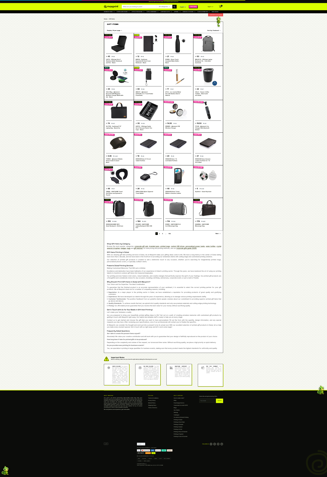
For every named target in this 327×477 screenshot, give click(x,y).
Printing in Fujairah (178, 434)
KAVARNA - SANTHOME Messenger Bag (202, 225)
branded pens (154, 246)
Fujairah (139, 460)
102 (170, 233)
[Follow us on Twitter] (214, 444)
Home (105, 19)
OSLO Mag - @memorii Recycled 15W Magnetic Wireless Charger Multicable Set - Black (114, 94)
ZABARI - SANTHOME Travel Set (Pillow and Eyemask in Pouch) (114, 193)
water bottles (210, 246)
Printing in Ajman (178, 426)
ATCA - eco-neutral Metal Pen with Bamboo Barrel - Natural (173, 93)
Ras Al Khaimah (167, 458)
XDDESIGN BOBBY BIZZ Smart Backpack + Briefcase (114, 225)
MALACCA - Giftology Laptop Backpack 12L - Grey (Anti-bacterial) (203, 61)
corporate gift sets (141, 246)
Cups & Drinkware (151, 11)
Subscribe (219, 400)
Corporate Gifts (165, 11)
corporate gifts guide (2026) (186, 248)
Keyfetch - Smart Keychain (203, 191)
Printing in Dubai (178, 419)
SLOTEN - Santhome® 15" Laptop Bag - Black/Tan (113, 127)
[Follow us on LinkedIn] (221, 444)
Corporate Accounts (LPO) (181, 405)
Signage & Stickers (188, 11)
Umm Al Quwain (147, 460)
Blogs (175, 407)
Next (217, 233)
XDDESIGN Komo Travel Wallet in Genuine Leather (173, 192)
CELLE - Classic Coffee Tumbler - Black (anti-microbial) (202, 93)
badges (123, 248)
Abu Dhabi (144, 458)
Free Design (215, 11)
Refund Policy (151, 403)
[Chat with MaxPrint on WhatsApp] (5, 470)
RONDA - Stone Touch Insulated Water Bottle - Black (172, 61)
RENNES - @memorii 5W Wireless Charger (172, 127)
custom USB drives (178, 246)
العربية (106, 443)
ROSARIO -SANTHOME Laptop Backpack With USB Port (144, 226)
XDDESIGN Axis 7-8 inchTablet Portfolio (171, 159)
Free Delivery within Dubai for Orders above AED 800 (163, 1)
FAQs (175, 400)
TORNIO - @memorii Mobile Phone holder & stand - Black (114, 160)
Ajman (155, 458)
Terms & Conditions (153, 398)
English (139, 444)
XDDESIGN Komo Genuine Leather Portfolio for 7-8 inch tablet (202, 160)
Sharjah (150, 458)
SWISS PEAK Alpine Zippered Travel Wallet (144, 192)
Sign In (210, 6)
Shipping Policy (152, 405)
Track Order (193, 6)
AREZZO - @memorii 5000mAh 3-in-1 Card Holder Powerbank (144, 93)
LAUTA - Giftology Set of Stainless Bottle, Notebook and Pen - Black (114, 61)
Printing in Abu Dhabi (179, 422)
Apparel (176, 11)
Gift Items (112, 19)
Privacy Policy (151, 400)
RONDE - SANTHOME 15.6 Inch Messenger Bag (173, 225)
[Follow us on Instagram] (218, 444)
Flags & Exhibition (202, 11)
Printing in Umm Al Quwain (180, 436)
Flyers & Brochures (122, 11)
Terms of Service (152, 407)
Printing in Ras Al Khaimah (180, 431)
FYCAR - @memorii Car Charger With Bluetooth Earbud (202, 128)
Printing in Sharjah (178, 424)
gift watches (138, 248)
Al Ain (160, 458)
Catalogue (176, 415)
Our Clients (177, 410)
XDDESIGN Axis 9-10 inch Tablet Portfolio (143, 159)
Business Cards (108, 11)
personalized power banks (195, 246)
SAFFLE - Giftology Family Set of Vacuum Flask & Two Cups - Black (144, 128)
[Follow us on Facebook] (211, 444)
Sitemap (176, 412)
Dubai (139, 458)
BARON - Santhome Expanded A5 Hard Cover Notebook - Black (143, 61)
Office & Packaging (137, 11)
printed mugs (165, 246)
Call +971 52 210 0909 (159, 465)
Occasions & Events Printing (181, 417)
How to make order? (179, 398)
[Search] (174, 7)
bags (128, 248)
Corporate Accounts (215, 14)
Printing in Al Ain (178, 429)
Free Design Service (179, 403)
